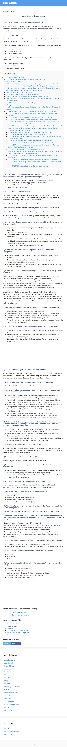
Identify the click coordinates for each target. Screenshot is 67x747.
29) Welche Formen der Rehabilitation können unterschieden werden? (33, 160)
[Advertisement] (33, 357)
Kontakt (7, 707)
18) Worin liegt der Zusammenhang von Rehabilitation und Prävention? (33, 120)
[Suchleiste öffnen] (55, 3)
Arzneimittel (8, 663)
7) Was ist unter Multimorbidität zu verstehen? (22, 94)
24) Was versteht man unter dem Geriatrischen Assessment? (30, 141)
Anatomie (7, 669)
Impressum (8, 710)
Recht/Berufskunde (11, 693)
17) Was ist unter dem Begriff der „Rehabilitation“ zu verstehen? (31, 117)
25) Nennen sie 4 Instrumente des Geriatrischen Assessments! (31, 143)
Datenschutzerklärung (11, 704)
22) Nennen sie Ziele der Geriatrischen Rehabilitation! (27, 134)
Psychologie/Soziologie (12, 687)
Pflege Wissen (9, 2)
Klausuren (7, 675)
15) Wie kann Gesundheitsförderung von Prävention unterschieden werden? (32, 111)
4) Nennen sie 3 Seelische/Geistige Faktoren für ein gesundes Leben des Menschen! (34, 86)
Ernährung (7, 672)
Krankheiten (8, 678)
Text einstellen (9, 701)
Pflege (6, 681)
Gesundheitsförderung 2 (20, 615)
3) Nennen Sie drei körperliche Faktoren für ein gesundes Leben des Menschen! (33, 84)
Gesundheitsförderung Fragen (14, 77)
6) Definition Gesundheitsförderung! (19, 92)
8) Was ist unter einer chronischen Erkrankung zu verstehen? (27, 96)
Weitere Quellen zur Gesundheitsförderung (30, 166)
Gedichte (7, 690)
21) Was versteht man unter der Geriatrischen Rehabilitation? (30, 132)
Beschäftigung (9, 666)
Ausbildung (8, 698)
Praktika (7, 684)
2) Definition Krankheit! (14, 82)
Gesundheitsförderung (19, 613)
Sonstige (7, 696)
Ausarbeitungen (9, 660)
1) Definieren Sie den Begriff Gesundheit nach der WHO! (25, 80)
